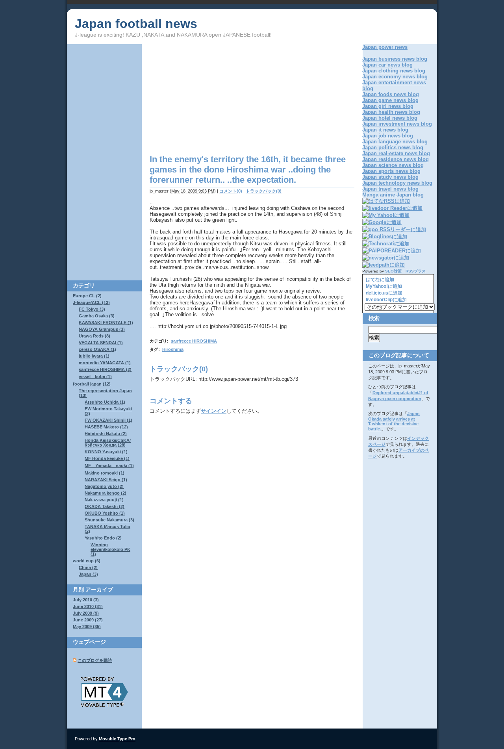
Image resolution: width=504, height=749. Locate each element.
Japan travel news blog (390, 189)
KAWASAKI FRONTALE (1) (106, 322)
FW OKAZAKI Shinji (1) (108, 420)
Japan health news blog (391, 112)
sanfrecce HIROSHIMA (194, 341)
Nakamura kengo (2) (105, 493)
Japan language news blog (395, 142)
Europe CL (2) (87, 295)
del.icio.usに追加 (383, 293)
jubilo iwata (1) (94, 356)
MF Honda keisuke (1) (107, 458)
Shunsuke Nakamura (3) (109, 519)
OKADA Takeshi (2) (104, 506)
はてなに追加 (379, 279)
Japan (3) (88, 574)
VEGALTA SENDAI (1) (101, 342)
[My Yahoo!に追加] (386, 215)
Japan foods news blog (390, 94)
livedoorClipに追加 (386, 299)
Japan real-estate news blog (396, 153)
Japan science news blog (393, 165)
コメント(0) (230, 191)
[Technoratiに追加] (386, 244)
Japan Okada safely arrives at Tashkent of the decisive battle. (394, 421)
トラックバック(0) (264, 191)
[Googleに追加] (382, 222)
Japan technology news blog (397, 183)
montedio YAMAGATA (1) (105, 362)
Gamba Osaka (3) (97, 315)
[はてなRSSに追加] (386, 201)
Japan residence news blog (395, 159)
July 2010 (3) (86, 599)
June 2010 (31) (88, 606)
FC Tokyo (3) (92, 309)
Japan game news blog (390, 100)
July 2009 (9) (86, 613)
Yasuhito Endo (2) (103, 538)
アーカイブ (99, 589)
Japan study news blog (390, 177)
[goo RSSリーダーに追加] (394, 229)
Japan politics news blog (392, 147)
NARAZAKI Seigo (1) (106, 479)
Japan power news (385, 47)
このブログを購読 (95, 660)
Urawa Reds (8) (94, 336)
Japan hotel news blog (389, 118)
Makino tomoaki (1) (104, 473)
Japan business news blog (394, 59)
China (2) (88, 567)
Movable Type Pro (117, 738)
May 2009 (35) (87, 626)
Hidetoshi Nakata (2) (106, 433)
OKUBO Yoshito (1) (105, 513)
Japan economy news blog (395, 77)
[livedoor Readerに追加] (392, 208)
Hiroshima (172, 349)
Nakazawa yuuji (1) (104, 499)
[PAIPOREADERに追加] (391, 251)
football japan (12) (92, 384)
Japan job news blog (387, 136)
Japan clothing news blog (393, 71)
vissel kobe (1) (95, 376)
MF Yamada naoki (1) (109, 465)
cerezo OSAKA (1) (97, 349)
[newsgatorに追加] (385, 258)
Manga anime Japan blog (393, 195)
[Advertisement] (216, 99)
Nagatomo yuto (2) (104, 486)
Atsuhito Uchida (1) (105, 402)
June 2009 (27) (88, 619)
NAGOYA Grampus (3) (102, 329)
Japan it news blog (385, 130)
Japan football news (136, 24)
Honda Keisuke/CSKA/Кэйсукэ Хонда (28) (108, 442)
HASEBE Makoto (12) (106, 427)
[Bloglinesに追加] (384, 236)
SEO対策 (393, 271)
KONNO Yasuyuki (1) (106, 451)
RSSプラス (416, 271)
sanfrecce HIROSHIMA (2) (105, 369)
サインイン (213, 411)
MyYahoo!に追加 (383, 286)
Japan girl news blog (387, 106)
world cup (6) (86, 560)
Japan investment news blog (397, 124)
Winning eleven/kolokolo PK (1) (110, 549)
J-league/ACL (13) (91, 302)
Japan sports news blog (391, 171)
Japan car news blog (387, 65)
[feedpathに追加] (383, 265)
